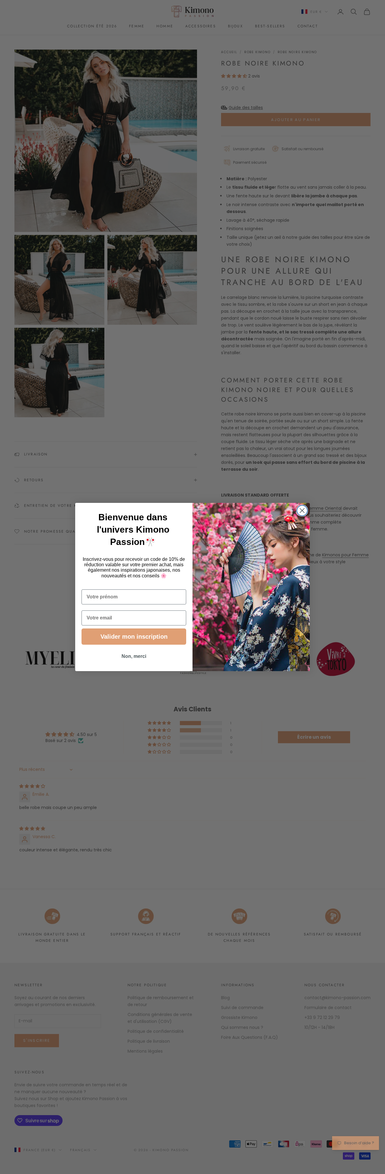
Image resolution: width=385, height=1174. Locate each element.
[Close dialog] (302, 510)
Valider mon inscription (134, 636)
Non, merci (134, 656)
